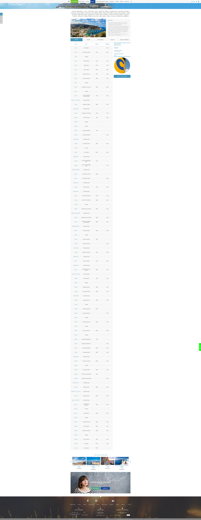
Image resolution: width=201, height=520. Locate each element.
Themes (87, 1)
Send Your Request (122, 76)
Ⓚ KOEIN (130, 519)
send (128, 515)
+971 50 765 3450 (84, 514)
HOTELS (117, 1)
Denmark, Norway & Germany (79, 465)
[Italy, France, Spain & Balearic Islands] (93, 461)
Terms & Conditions (72, 519)
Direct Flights (105, 1)
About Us (127, 1)
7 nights (79, 466)
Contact (129, 504)
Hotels (97, 504)
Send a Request (96, 488)
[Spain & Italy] (107, 461)
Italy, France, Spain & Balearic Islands (93, 466)
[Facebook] (88, 501)
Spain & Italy (107, 465)
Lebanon (112, 1)
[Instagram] (96, 501)
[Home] (69, 1)
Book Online (74, 1)
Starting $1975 (107, 468)
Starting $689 (93, 469)
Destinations (81, 1)
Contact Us (105, 488)
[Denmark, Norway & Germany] (79, 461)
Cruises (92, 1)
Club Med (98, 1)
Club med (91, 504)
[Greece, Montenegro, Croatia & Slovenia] (122, 461)
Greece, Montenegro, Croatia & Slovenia (122, 466)
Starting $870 (121, 469)
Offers (121, 1)
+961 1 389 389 (74, 516)
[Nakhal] (95, 5)
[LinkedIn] (113, 501)
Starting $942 (79, 468)
